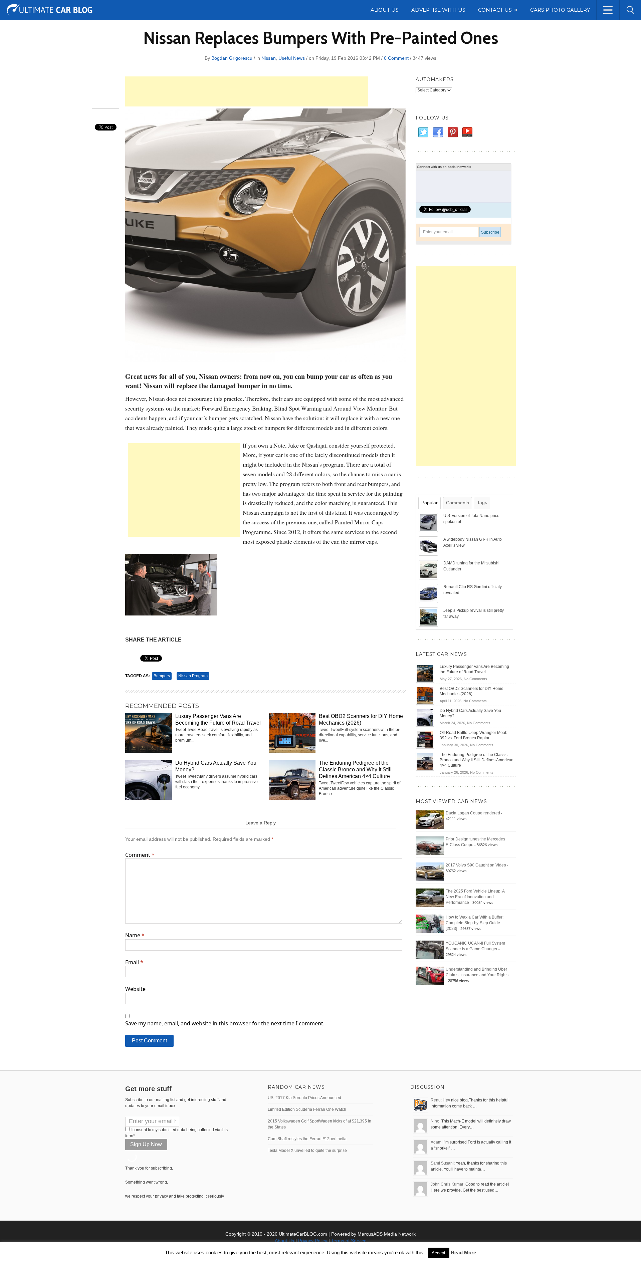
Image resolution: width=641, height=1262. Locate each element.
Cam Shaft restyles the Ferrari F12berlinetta (307, 1139)
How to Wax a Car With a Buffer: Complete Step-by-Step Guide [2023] (474, 923)
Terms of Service (349, 1240)
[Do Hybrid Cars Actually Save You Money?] (425, 717)
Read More (463, 1252)
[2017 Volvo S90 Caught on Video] (430, 871)
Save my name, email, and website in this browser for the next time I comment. (225, 1023)
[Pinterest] (452, 132)
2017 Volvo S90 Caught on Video (476, 865)
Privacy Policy (312, 1240)
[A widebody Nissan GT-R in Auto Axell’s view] (429, 545)
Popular (429, 502)
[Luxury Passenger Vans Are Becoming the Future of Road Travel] (425, 673)
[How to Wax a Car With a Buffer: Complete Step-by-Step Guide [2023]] (430, 923)
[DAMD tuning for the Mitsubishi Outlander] (429, 569)
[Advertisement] (246, 91)
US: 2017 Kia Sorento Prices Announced (304, 1097)
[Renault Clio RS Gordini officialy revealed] (429, 593)
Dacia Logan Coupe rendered (473, 813)
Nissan (268, 58)
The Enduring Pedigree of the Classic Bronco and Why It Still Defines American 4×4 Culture (355, 769)
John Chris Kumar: (447, 1184)
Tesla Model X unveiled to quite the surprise (307, 1150)
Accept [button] (438, 1252)
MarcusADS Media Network (387, 1234)
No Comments (475, 679)
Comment (140, 854)
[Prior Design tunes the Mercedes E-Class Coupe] (430, 845)
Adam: (436, 1142)
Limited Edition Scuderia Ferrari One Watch (307, 1109)
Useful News (291, 58)
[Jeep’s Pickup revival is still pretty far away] (429, 616)
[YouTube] (467, 132)
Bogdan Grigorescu (231, 58)
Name (135, 935)
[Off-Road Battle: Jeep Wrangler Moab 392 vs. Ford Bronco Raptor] (425, 739)
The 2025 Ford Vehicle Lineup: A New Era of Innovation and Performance (475, 897)
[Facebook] (437, 132)
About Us (284, 1240)
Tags (482, 502)
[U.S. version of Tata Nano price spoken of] (429, 522)
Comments (457, 502)
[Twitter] (423, 132)
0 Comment (396, 58)
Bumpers (162, 676)
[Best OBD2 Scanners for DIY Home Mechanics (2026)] (425, 695)
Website (135, 989)
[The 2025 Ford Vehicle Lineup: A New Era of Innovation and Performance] (430, 897)
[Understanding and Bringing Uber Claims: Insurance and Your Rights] (430, 975)
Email (134, 962)
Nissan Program (193, 676)
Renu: (436, 1100)
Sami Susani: (443, 1163)
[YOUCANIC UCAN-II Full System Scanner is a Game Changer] (430, 949)
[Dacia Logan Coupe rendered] (430, 819)
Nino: (435, 1121)
